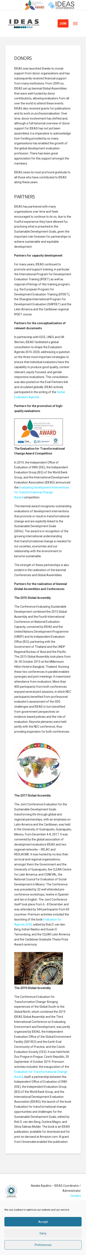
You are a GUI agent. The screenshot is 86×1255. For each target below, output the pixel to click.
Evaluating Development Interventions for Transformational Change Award (41, 492)
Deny (43, 1233)
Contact (75, 1195)
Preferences (43, 1245)
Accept (43, 1222)
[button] (75, 23)
